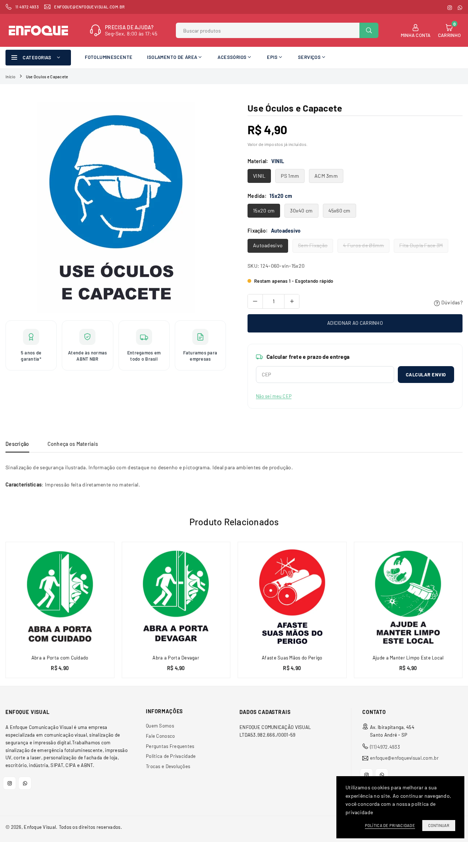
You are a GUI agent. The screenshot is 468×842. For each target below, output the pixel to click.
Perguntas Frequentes (170, 746)
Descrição (17, 444)
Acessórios (232, 57)
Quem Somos (160, 726)
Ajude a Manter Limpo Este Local (408, 658)
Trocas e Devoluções (168, 766)
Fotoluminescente (108, 57)
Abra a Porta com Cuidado (59, 658)
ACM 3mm (326, 176)
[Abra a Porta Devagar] (176, 596)
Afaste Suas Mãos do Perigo (292, 658)
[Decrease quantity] (255, 301)
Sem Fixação (313, 245)
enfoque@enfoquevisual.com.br (404, 758)
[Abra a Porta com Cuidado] (60, 596)
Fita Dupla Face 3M (421, 245)
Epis (272, 57)
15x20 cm (264, 210)
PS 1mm (290, 176)
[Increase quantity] (291, 301)
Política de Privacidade (171, 756)
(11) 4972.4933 (385, 747)
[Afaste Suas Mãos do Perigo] (292, 596)
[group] (115, 207)
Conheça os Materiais (73, 444)
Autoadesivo (268, 245)
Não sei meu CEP (273, 396)
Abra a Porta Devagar (175, 658)
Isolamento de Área (172, 57)
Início (10, 76)
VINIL (259, 176)
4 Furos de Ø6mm (363, 245)
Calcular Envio (426, 374)
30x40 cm (301, 210)
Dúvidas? (451, 302)
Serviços (309, 57)
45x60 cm (339, 210)
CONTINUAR (438, 825)
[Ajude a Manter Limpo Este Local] (408, 596)
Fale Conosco (160, 736)
